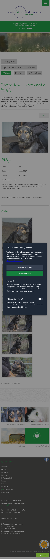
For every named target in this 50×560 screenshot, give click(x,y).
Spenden (42, 555)
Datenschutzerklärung (14, 261)
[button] (24, 267)
